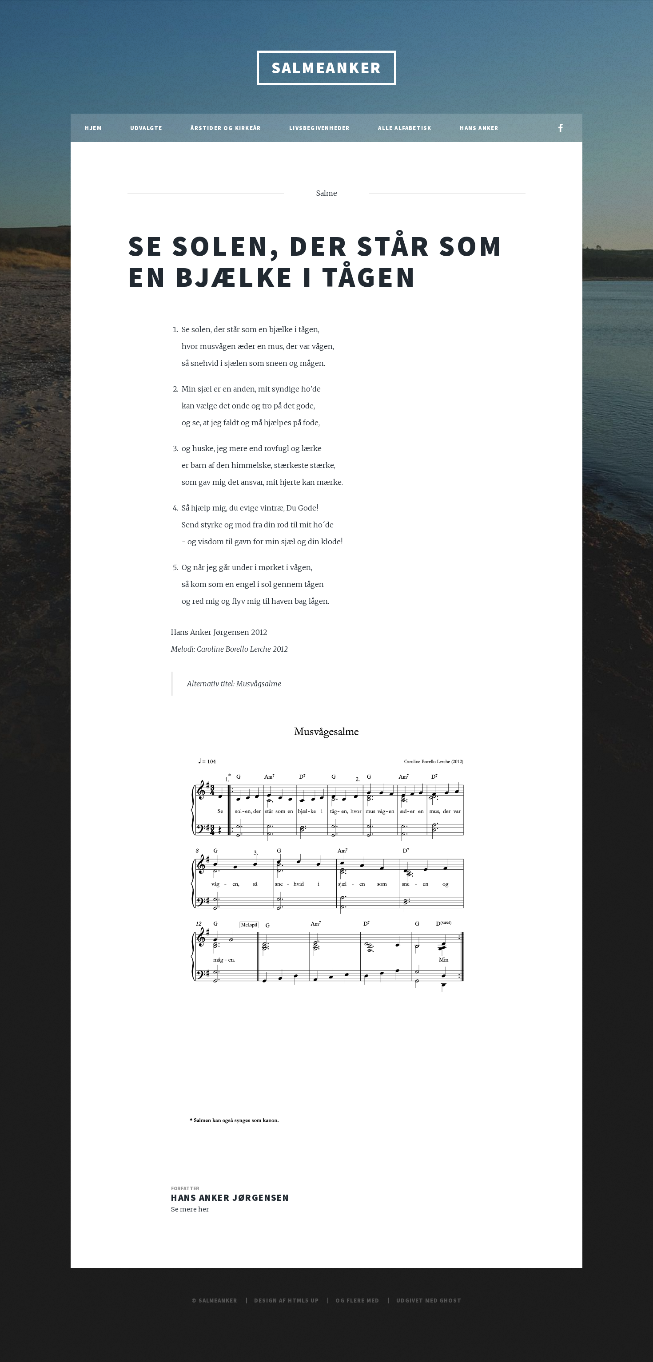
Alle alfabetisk (404, 127)
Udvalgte (146, 127)
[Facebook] (560, 128)
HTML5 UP (303, 1300)
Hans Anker (479, 127)
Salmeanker (326, 68)
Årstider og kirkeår (226, 127)
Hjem (93, 127)
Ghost (450, 1300)
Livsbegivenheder (319, 127)
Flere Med (362, 1300)
